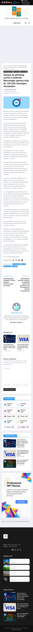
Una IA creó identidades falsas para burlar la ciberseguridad (23, 462)
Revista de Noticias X (16, 629)
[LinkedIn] (19, 322)
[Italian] (7, 2)
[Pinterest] (15, 322)
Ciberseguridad (8, 71)
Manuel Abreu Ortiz (11, 89)
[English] (2, 2)
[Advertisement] (16, 43)
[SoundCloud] (22, 322)
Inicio (4, 65)
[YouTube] (14, 322)
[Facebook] (12, 322)
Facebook (16, 71)
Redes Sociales (7, 266)
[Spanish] (9, 2)
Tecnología (10, 65)
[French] (4, 2)
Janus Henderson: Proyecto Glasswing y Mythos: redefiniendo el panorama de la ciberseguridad (23, 443)
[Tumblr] (20, 322)
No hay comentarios (10, 91)
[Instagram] (17, 322)
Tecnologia (14, 266)
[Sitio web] (11, 322)
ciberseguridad (16, 264)
